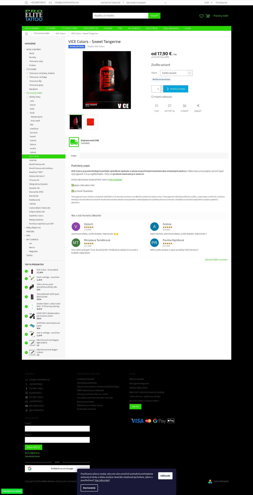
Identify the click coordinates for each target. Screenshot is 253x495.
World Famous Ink (37, 164)
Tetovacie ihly (35, 81)
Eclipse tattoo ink (37, 211)
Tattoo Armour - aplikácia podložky (145, 396)
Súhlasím (165, 475)
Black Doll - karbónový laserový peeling (147, 392)
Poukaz (32, 65)
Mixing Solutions (36, 219)
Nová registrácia (32, 453)
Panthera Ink (34, 200)
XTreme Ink (34, 180)
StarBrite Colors (36, 215)
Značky (29, 255)
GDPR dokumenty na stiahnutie (90, 390)
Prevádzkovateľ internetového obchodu (95, 397)
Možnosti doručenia (161, 79)
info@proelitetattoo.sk (39, 379)
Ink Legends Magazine (139, 383)
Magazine (33, 251)
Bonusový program (85, 401)
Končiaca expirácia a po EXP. (41, 223)
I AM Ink (32, 203)
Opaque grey (36, 116)
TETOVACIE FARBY (34, 93)
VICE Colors (34, 156)
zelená (33, 152)
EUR (207, 2)
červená (33, 132)
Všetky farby (34, 96)
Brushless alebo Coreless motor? (144, 401)
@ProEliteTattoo (36, 405)
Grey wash (35, 120)
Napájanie (33, 89)
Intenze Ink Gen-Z (37, 176)
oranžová (34, 128)
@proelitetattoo (36, 410)
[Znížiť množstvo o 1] (161, 90)
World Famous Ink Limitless (41, 168)
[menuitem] (32, 28)
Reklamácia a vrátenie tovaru (90, 405)
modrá (33, 148)
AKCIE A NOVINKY (33, 49)
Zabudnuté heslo (32, 456)
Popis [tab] (73, 155)
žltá (31, 124)
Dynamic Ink (34, 188)
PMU (28, 235)
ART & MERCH (32, 239)
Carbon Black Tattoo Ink (39, 207)
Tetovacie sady (36, 61)
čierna (32, 104)
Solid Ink (33, 160)
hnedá (32, 136)
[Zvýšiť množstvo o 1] (161, 87)
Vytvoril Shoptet (221, 481)
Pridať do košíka (177, 89)
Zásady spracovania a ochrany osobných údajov (98, 386)
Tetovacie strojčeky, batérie (42, 73)
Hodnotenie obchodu (86, 409)
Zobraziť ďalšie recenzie (216, 259)
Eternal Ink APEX (36, 192)
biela (32, 108)
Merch (32, 247)
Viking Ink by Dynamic (38, 184)
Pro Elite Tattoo (36, 388)
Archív (135, 406)
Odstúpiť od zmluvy (11, 491)
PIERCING (30, 231)
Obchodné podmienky (136, 2)
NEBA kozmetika (137, 379)
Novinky (32, 57)
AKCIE (31, 53)
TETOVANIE (31, 69)
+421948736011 (36, 384)
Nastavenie (89, 488)
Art (30, 243)
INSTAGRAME (116, 179)
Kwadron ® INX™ (36, 172)
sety (32, 100)
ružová (33, 140)
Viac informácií (102, 480)
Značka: (96, 46)
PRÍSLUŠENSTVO (33, 227)
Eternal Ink (33, 196)
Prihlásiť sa (33, 447)
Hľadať (154, 15)
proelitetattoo (35, 392)
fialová (33, 144)
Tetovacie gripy (36, 85)
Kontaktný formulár (110, 2)
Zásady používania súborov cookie (92, 394)
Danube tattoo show (138, 388)
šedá (32, 112)
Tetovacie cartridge (38, 77)
